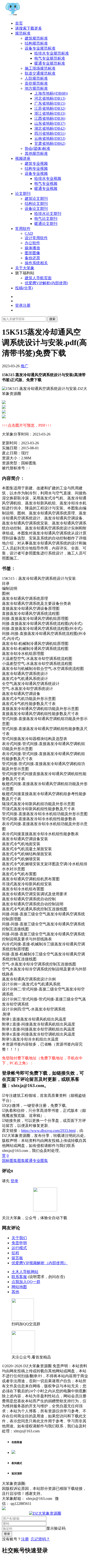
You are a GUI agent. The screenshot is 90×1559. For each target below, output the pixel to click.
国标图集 (9, 1161)
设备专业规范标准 (40, 48)
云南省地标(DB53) (49, 138)
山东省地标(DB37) (49, 123)
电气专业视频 (45, 183)
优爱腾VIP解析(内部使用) (46, 283)
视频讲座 (22, 158)
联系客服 (19, 1277)
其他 (15, 1292)
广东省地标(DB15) (49, 103)
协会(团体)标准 (37, 148)
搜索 (52, 319)
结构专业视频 (36, 168)
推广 (24, 366)
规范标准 (22, 33)
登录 (14, 1181)
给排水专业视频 (47, 178)
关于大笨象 (24, 268)
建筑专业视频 (36, 163)
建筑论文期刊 (36, 199)
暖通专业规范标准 (49, 63)
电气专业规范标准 (49, 58)
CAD (29, 233)
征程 (15, 1253)
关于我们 (19, 1238)
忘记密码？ (40, 1539)
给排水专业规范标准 (51, 53)
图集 (21, 1161)
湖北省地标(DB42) (49, 128)
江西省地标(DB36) (49, 118)
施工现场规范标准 (40, 68)
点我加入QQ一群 (26, 1282)
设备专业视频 (36, 173)
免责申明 (19, 1243)
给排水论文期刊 (47, 214)
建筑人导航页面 (38, 278)
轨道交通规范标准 (40, 73)
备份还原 (32, 258)
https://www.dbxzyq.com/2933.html (48, 1131)
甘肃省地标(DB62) (49, 143)
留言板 (17, 1258)
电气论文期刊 (45, 219)
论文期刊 (22, 194)
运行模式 (19, 1248)
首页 (19, 23)
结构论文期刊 (36, 204)
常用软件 (22, 229)
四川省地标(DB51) (49, 133)
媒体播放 (32, 248)
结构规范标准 (36, 43)
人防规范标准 (36, 78)
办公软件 (32, 243)
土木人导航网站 (25, 1272)
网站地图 (19, 1287)
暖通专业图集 (36, 1161)
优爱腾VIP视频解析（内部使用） (40, 1263)
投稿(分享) (24, 288)
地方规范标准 (36, 88)
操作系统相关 (36, 263)
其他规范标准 (36, 153)
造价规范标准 (36, 83)
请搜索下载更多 (28, 28)
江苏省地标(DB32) (49, 108)
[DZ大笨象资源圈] (13, 15)
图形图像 (32, 253)
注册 (25, 1539)
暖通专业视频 (45, 188)
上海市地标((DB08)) (51, 93)
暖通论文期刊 (45, 224)
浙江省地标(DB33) (49, 113)
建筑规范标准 (36, 38)
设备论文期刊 (36, 209)
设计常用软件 (36, 238)
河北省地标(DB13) (49, 98)
